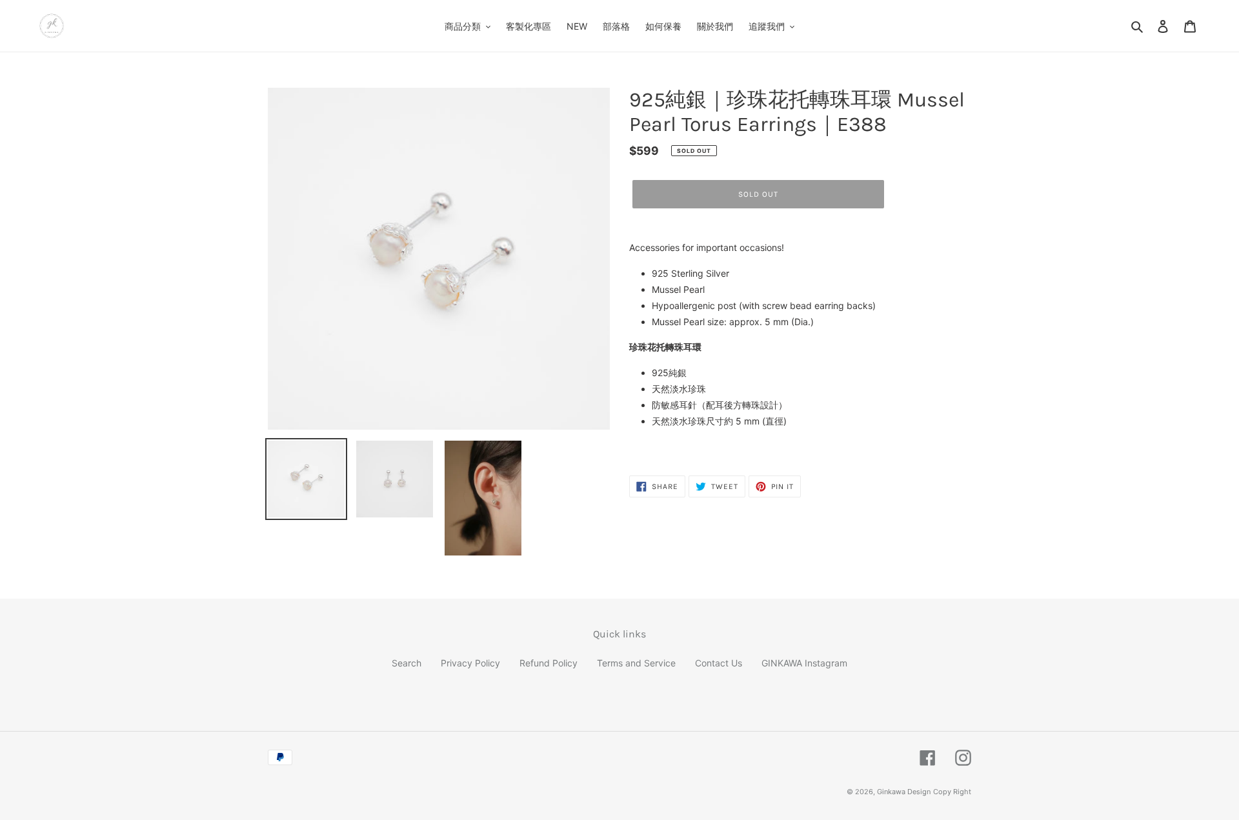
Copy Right (952, 791)
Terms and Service (636, 662)
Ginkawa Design (904, 791)
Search (406, 662)
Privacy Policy (470, 662)
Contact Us (718, 662)
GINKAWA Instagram (804, 662)
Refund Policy (548, 662)
